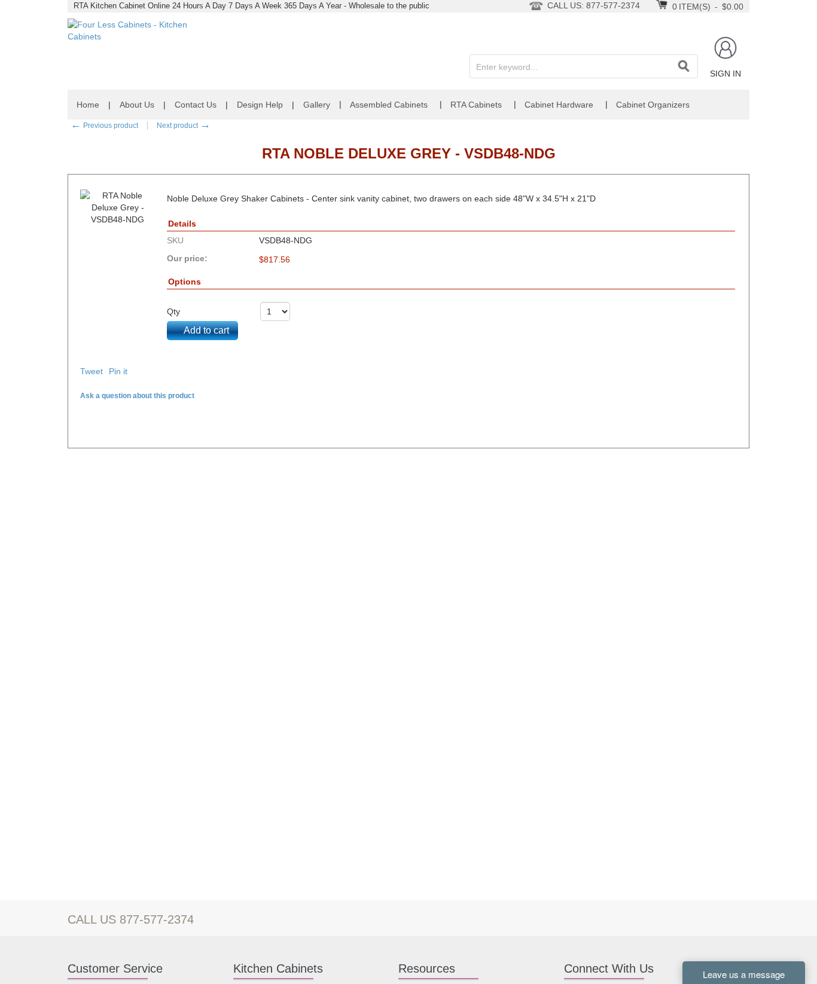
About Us (137, 104)
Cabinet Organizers (653, 104)
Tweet (91, 371)
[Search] (683, 66)
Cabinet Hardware (559, 104)
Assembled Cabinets (389, 104)
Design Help (260, 104)
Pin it (118, 371)
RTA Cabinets (476, 104)
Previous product (104, 125)
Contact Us (196, 104)
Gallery (316, 104)
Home (88, 104)
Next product (184, 125)
